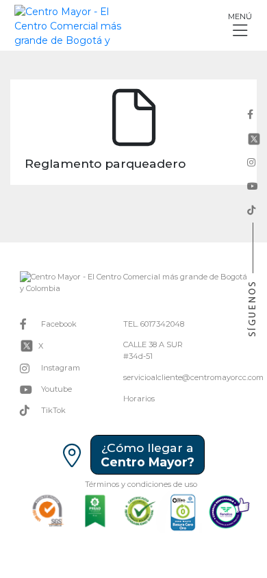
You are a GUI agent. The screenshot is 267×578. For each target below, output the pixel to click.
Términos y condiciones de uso (141, 484)
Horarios (139, 398)
